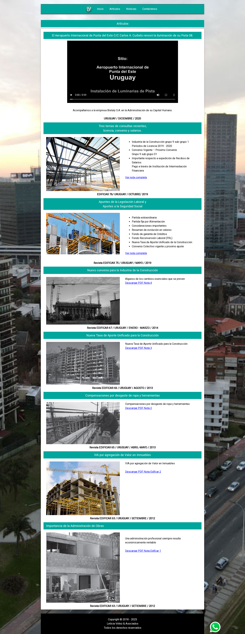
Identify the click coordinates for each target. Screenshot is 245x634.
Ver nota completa (136, 177)
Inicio (100, 8)
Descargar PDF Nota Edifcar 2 (143, 471)
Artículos (115, 8)
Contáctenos (149, 8)
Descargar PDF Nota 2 (138, 408)
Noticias (131, 8)
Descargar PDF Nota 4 (138, 282)
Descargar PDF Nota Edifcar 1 (143, 550)
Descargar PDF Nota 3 (138, 348)
